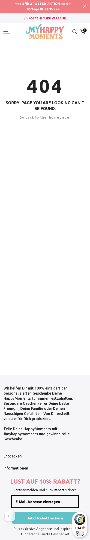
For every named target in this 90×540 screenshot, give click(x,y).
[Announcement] (43, 6)
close (85, 6)
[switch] (80, 533)
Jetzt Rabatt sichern (45, 517)
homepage (59, 117)
